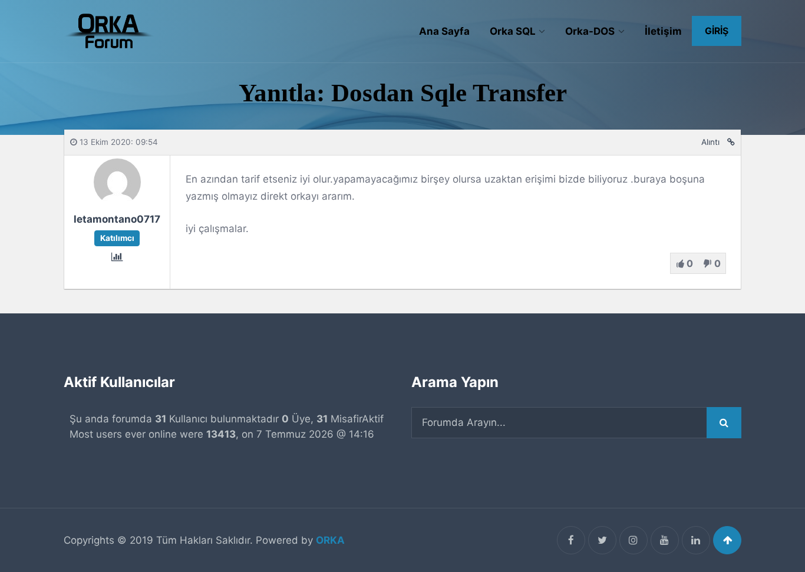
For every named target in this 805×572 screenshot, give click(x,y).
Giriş (716, 31)
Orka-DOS (590, 31)
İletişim (663, 31)
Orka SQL (513, 31)
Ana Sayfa (444, 31)
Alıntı (710, 142)
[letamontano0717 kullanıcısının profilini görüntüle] (117, 202)
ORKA (330, 540)
